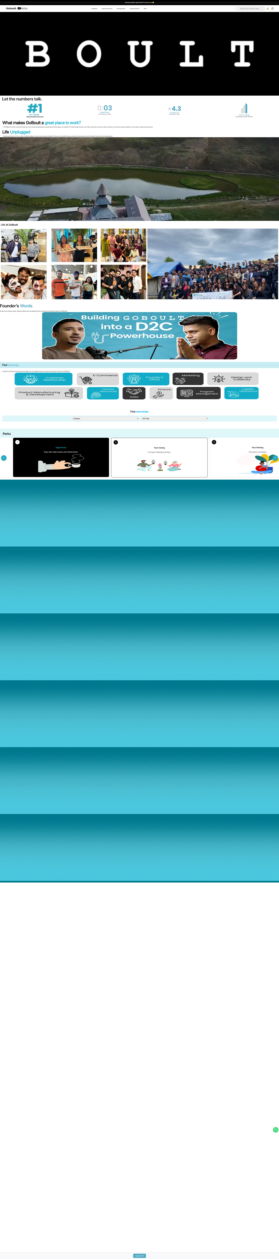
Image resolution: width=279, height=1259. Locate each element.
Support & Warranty (107, 8)
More (145, 8)
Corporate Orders (134, 8)
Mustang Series (121, 8)
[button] (4, 458)
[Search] (237, 8)
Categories (94, 8)
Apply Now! (139, 1256)
